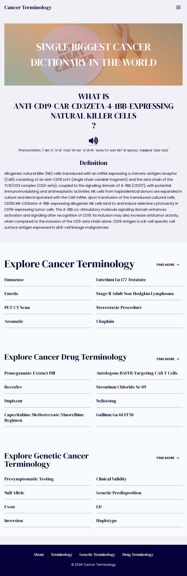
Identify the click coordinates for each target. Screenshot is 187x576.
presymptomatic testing (29, 479)
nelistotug (106, 401)
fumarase (14, 279)
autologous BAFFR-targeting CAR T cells (137, 373)
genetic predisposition (118, 493)
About (38, 554)
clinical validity (111, 479)
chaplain (105, 321)
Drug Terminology (138, 554)
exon (9, 506)
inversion (13, 520)
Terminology (62, 554)
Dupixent (13, 401)
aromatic (13, 321)
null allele (14, 493)
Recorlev (13, 387)
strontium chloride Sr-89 (121, 387)
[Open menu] (178, 7)
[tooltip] (93, 141)
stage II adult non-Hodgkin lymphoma (135, 293)
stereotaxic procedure (119, 307)
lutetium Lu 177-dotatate (121, 279)
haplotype (106, 520)
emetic (11, 293)
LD (99, 506)
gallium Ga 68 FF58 (114, 415)
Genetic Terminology (97, 554)
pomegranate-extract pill (29, 373)
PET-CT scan (17, 307)
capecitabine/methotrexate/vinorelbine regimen (44, 417)
